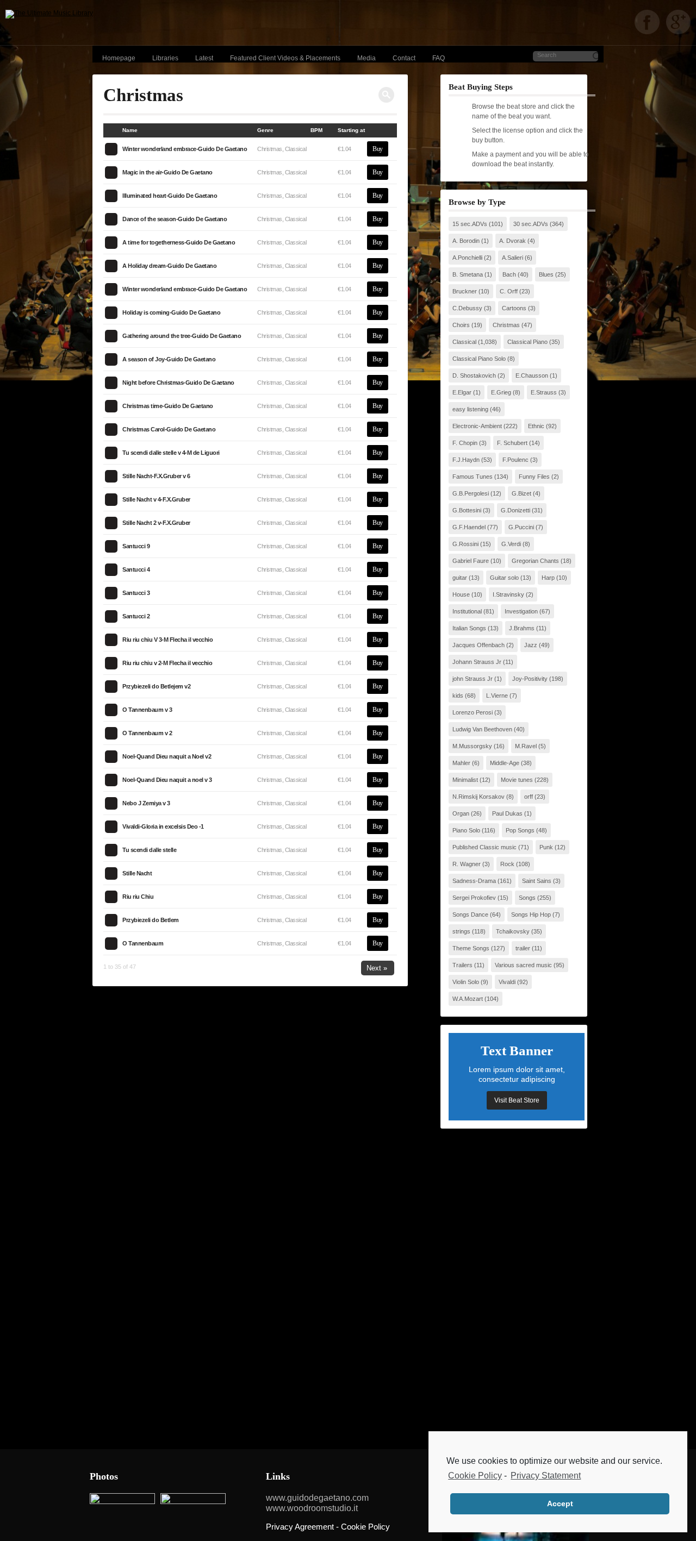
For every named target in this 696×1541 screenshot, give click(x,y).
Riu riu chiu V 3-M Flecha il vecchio (167, 639)
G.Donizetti (515, 510)
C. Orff (509, 291)
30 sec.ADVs (530, 224)
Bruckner (464, 291)
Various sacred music (523, 965)
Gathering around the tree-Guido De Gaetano (181, 336)
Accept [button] (560, 1503)
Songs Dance (470, 914)
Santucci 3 (136, 593)
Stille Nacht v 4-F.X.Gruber (156, 499)
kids (457, 695)
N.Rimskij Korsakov (478, 796)
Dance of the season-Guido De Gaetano (174, 219)
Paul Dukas (507, 813)
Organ (460, 813)
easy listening (470, 409)
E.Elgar (461, 392)
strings (461, 931)
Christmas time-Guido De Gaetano (167, 406)
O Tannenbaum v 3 (147, 709)
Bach (509, 274)
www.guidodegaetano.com (317, 1497)
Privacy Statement (546, 1475)
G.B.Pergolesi (470, 493)
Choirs (461, 325)
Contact (404, 58)
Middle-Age (504, 763)
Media (366, 58)
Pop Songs (520, 830)
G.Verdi (511, 544)
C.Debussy (467, 308)
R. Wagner (466, 864)
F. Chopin (464, 443)
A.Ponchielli (467, 257)
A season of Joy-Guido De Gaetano (168, 359)
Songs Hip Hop (531, 914)
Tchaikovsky (513, 931)
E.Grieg (501, 392)
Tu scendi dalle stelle (149, 850)
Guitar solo (504, 577)
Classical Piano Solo (479, 358)
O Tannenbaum (142, 943)
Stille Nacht (137, 873)
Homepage (118, 58)
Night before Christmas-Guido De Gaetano (178, 382)
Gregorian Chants (535, 560)
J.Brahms (522, 628)
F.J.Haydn (466, 459)
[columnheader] (112, 130)
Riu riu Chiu (137, 896)
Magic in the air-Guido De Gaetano (167, 172)
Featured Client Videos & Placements (285, 58)
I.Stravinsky (508, 594)
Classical (464, 342)
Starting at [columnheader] (351, 130)
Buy (377, 149)
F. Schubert (512, 443)
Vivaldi (507, 982)
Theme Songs (470, 948)
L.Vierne (497, 695)
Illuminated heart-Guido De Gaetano (169, 195)
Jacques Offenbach (478, 645)
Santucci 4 (136, 569)
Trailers (462, 965)
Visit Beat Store (516, 1100)
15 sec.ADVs (469, 224)
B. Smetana (467, 274)
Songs (527, 897)
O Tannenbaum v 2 (147, 733)
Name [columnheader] (130, 130)
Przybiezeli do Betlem (150, 920)
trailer (522, 948)
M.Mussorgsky (472, 746)
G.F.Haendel (469, 527)
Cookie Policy (475, 1475)
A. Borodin (466, 240)
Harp (548, 577)
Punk (546, 847)
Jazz (530, 645)
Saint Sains (536, 881)
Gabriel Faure (470, 560)
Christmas (506, 325)
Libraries (165, 58)
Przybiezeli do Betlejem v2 (156, 686)
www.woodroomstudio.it (312, 1508)
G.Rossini (465, 544)
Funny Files (534, 476)
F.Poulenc (515, 459)
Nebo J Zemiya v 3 (146, 803)
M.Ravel (526, 746)
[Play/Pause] (111, 149)
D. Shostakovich (474, 375)
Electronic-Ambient (477, 426)
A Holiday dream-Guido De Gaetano (169, 265)
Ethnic (536, 426)
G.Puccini (521, 527)
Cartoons (514, 308)
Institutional (467, 611)
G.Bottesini (466, 510)
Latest (204, 58)
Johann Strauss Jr (476, 662)
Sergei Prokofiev (474, 897)
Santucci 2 (136, 616)
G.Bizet (521, 493)
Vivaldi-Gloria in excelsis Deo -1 (163, 826)
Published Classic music (484, 847)
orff (528, 796)
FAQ (438, 58)
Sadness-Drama (474, 881)
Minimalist (465, 779)
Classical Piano (527, 342)
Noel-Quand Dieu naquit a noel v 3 (167, 779)
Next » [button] (376, 968)
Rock (507, 864)
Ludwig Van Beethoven (482, 729)
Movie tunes (517, 779)
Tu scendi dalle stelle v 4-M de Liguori (171, 452)
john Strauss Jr (472, 678)
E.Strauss (544, 392)
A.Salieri (512, 257)
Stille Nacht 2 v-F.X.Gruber (156, 522)
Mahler (461, 763)
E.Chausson (531, 375)
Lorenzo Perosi (472, 712)
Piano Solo (466, 830)
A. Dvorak (512, 240)
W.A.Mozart (467, 998)
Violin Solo (465, 982)
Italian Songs (469, 628)
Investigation (521, 611)
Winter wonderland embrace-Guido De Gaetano (184, 149)
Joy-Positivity (530, 678)
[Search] (386, 95)
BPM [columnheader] (316, 130)
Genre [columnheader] (265, 130)
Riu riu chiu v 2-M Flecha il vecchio (167, 663)
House (461, 594)
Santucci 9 (136, 546)
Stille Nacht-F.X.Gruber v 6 (156, 476)
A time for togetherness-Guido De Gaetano (178, 242)
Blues (546, 274)
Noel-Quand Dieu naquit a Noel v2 (166, 756)
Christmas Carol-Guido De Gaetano (168, 429)
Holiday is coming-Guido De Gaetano (171, 312)
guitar (459, 577)
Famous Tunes (472, 476)
